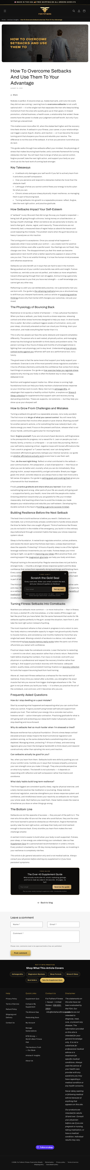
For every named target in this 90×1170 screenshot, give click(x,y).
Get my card (59, 589)
